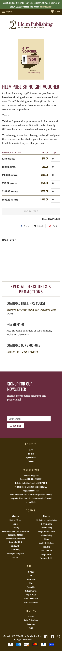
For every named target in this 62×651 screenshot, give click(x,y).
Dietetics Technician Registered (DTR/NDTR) (31, 483)
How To (31, 616)
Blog (31, 583)
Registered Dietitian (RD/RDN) (31, 479)
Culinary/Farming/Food (15, 553)
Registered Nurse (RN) (31, 490)
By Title (31, 453)
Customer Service (31, 590)
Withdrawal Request (31, 602)
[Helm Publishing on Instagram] (58, 636)
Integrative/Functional (46, 531)
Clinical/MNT (15, 545)
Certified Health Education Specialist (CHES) (31, 486)
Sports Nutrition (46, 550)
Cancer (15, 523)
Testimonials (31, 579)
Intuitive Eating (46, 535)
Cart (57, 11)
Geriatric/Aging (46, 527)
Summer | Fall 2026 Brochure (22, 351)
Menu (9, 11)
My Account (31, 624)
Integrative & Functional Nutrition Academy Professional (31, 498)
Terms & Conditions (31, 598)
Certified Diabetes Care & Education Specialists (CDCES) (31, 494)
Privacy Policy (31, 594)
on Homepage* (46, 6)
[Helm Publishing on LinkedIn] (45, 636)
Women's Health (46, 558)
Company (31, 571)
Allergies (15, 516)
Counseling (16, 549)
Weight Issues (46, 554)
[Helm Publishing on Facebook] (52, 636)
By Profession (31, 457)
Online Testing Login (31, 620)
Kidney (46, 539)
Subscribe (15, 425)
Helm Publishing (29, 636)
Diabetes (46, 516)
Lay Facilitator (31, 502)
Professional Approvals (31, 475)
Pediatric (46, 546)
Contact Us (31, 587)
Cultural (15, 557)
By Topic (31, 461)
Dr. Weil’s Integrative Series (46, 519)
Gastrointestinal (46, 523)
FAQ (31, 575)
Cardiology (15, 527)
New (30, 449)
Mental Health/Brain (46, 542)
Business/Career (15, 519)
